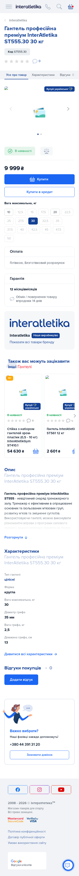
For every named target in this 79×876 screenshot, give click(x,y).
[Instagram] (40, 789)
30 (33, 221)
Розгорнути (13, 537)
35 (57, 221)
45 (46, 230)
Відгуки (67, 75)
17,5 (43, 212)
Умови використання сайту (27, 843)
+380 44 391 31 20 (25, 744)
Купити (42, 179)
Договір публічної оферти (26, 837)
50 (9, 238)
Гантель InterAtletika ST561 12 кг (62, 431)
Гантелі (25, 366)
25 (9, 221)
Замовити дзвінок (39, 755)
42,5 (34, 230)
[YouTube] (61, 789)
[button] (68, 109)
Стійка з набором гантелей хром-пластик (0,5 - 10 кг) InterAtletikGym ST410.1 (22, 437)
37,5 (10, 230)
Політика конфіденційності (27, 831)
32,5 (45, 221)
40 (22, 230)
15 (32, 212)
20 (55, 212)
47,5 (58, 230)
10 (8, 212)
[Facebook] (18, 789)
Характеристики (43, 75)
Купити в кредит (40, 192)
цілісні (9, 579)
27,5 (21, 221)
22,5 (67, 212)
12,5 (20, 212)
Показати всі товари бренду (32, 342)
